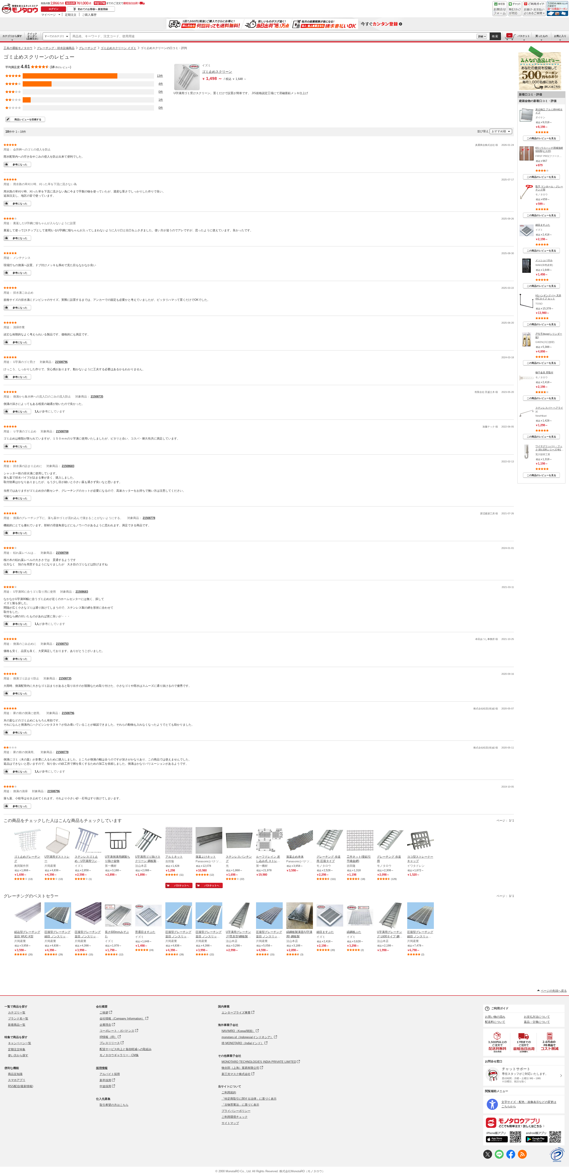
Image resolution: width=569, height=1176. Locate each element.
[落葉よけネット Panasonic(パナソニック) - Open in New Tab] (209, 841)
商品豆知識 (15, 1074)
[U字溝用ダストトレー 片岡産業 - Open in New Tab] (57, 841)
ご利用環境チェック (235, 1117)
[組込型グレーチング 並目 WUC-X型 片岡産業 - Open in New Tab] (27, 916)
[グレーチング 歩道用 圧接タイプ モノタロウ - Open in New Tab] (330, 841)
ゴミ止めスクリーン (217, 71)
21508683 (68, 466)
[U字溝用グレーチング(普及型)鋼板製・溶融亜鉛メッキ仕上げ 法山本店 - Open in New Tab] (239, 916)
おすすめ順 (499, 131)
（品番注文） (32, 36)
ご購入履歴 (89, 14)
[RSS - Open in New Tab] (522, 1157)
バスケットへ (181, 885)
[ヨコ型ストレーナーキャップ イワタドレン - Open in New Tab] (420, 841)
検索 (495, 36)
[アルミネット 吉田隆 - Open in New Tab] (178, 841)
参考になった (20, 164)
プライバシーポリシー (236, 1111)
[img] (21, 9)
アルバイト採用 (110, 1074)
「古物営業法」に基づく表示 (240, 1104)
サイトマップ (230, 1123)
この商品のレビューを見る (541, 138)
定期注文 (70, 14)
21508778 (149, 518)
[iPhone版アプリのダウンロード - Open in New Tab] (503, 1137)
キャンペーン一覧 (19, 1043)
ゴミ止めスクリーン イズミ (118, 48)
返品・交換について (537, 1022)
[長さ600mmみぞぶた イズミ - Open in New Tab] (118, 916)
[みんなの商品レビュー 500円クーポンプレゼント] (539, 89)
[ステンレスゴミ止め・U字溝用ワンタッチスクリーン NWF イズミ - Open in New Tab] (88, 841)
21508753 (62, 643)
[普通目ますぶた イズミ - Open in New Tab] (148, 916)
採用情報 (102, 1068)
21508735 (97, 396)
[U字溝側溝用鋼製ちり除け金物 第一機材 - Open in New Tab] (118, 841)
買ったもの (541, 36)
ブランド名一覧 (18, 1018)
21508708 (62, 431)
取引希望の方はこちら (114, 1105)
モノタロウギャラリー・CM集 (119, 1055)
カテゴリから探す (12, 36)
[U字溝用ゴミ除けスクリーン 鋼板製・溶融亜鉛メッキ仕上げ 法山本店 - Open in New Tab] (148, 841)
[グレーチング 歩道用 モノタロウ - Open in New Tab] (390, 841)
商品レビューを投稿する (27, 119)
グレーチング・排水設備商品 (55, 48)
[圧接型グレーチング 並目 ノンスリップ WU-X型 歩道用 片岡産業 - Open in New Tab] (178, 916)
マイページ (48, 14)
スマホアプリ (16, 1080)
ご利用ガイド (500, 1008)
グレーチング (87, 48)
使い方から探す (18, 1055)
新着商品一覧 (16, 1024)
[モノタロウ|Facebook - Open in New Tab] (510, 1157)
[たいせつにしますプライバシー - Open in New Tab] (557, 1154)
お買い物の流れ (495, 1016)
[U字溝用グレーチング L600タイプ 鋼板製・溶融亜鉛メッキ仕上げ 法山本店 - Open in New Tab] (390, 916)
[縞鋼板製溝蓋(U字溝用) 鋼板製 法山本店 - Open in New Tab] (299, 916)
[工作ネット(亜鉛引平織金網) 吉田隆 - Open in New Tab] (360, 841)
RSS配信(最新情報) (20, 1086)
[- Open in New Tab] (497, 1042)
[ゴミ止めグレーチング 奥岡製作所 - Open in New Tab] (27, 841)
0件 (160, 91)
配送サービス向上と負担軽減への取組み (126, 1049)
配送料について (495, 1022)
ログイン (53, 9)
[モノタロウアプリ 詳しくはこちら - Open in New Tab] (524, 1122)
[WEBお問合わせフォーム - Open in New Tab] (499, 8)
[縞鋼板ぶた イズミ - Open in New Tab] (360, 916)
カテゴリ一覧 (16, 1012)
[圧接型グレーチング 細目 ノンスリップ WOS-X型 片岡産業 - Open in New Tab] (420, 916)
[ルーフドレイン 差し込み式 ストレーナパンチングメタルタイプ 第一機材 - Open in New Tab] (269, 841)
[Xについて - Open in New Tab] (487, 1157)
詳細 (480, 36)
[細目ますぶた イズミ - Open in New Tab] (330, 916)
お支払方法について (537, 1016)
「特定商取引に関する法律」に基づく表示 (249, 1098)
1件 (160, 99)
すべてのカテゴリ (54, 36)
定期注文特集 (16, 1049)
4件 (160, 83)
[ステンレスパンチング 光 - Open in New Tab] (239, 841)
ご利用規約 (229, 1092)
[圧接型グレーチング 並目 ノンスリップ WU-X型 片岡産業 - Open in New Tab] (209, 916)
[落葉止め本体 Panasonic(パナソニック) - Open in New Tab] (299, 841)
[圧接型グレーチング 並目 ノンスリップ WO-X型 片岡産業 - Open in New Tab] (269, 916)
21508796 (61, 362)
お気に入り (560, 36)
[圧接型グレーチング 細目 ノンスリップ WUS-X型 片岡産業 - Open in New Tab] (57, 916)
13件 (160, 75)
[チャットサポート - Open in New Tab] (515, 8)
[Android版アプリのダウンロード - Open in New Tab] (544, 1137)
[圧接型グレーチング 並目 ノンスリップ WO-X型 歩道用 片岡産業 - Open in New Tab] (88, 916)
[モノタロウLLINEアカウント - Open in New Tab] (499, 1157)
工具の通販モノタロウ (18, 48)
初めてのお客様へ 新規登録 (93, 9)
